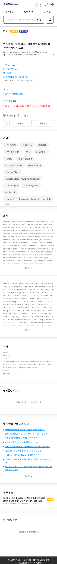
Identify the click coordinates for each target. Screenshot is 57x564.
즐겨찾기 (49, 23)
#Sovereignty (11, 185)
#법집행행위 (10, 145)
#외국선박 (42, 145)
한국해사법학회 (10, 68)
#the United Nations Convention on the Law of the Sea (28, 199)
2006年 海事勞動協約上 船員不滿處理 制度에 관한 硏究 (27, 446)
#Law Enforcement (14, 165)
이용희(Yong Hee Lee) (13, 93)
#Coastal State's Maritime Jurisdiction (22, 178)
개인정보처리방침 (41, 560)
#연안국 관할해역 (12, 151)
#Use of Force (34, 165)
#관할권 (8, 158)
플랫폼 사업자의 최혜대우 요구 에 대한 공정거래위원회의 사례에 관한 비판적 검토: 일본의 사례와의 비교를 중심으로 (24, 499)
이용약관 (27, 560)
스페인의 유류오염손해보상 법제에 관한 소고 (22, 455)
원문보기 (21, 123)
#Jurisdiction (11, 192)
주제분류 (9, 11)
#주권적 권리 (41, 151)
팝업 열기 (18, 390)
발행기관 (28, 11)
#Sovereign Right (31, 185)
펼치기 (27, 268)
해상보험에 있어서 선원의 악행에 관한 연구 (21, 442)
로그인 (39, 4)
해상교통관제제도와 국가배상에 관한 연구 (21, 438)
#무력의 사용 (26, 145)
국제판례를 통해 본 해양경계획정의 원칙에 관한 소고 (25, 429)
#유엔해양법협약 (25, 158)
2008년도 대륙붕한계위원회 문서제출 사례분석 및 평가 (26, 433)
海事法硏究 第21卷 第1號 (15, 76)
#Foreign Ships (12, 172)
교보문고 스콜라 (14, 560)
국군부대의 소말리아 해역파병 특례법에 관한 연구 (24, 450)
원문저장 (44, 123)
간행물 (47, 11)
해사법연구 (8, 72)
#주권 (28, 151)
